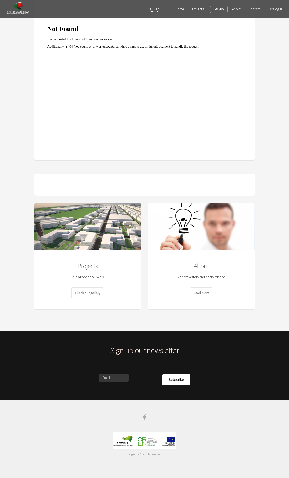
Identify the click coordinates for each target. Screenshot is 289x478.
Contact (254, 9)
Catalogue (275, 9)
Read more (201, 293)
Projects (198, 9)
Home (179, 9)
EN (158, 9)
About (236, 9)
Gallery (219, 9)
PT (152, 9)
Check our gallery (88, 293)
